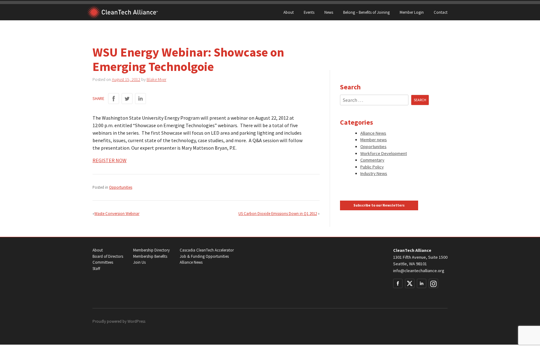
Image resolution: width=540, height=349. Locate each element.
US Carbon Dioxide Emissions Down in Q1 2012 (277, 213)
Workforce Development (383, 153)
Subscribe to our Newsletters (379, 205)
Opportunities (120, 187)
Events (309, 12)
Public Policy (372, 167)
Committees (102, 262)
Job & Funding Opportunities (204, 256)
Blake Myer (156, 79)
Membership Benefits (150, 256)
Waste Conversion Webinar (116, 213)
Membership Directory (151, 250)
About (288, 12)
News (328, 12)
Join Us (139, 262)
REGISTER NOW (109, 160)
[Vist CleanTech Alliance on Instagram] (433, 283)
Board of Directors (107, 256)
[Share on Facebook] (113, 98)
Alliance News (373, 133)
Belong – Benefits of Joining (366, 12)
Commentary (372, 160)
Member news (373, 139)
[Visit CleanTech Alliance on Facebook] (397, 283)
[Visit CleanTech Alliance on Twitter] (409, 283)
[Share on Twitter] (127, 98)
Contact (441, 12)
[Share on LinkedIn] (140, 98)
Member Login (412, 12)
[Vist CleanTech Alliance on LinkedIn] (421, 283)
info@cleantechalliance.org (418, 270)
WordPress (136, 321)
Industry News (373, 173)
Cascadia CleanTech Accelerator (207, 250)
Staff (96, 268)
